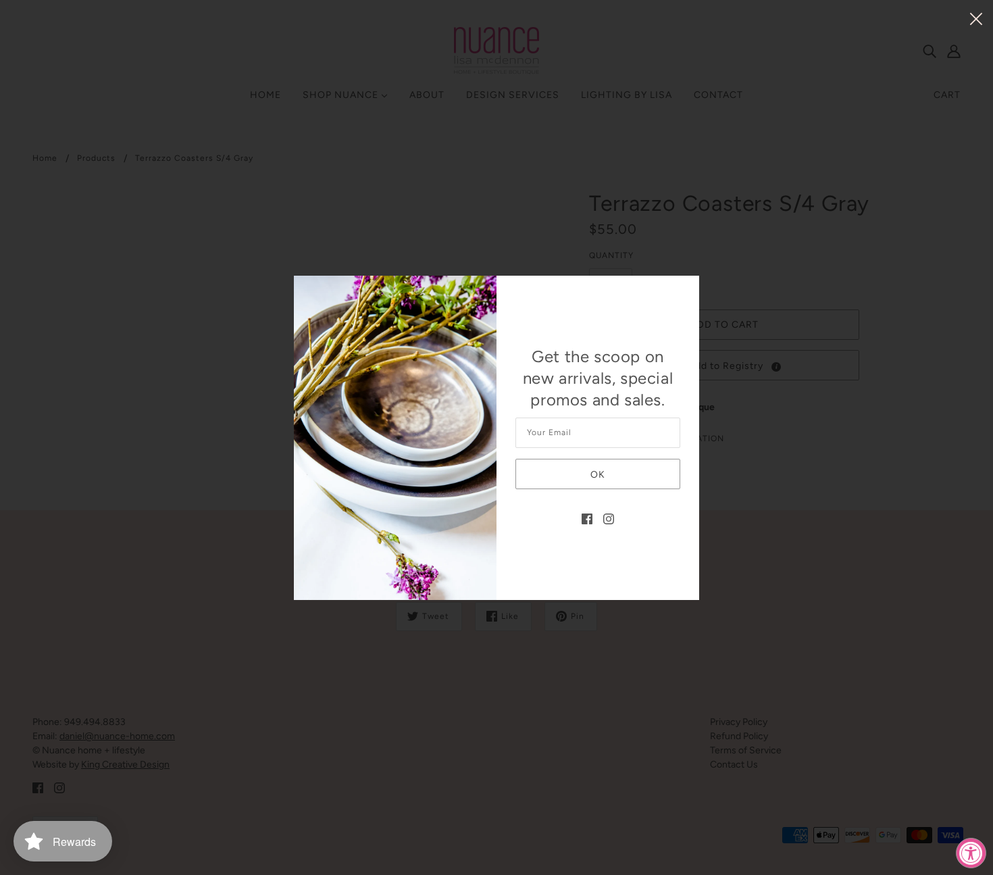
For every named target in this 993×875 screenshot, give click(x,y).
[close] (976, 18)
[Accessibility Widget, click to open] (971, 853)
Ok (597, 474)
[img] (587, 517)
